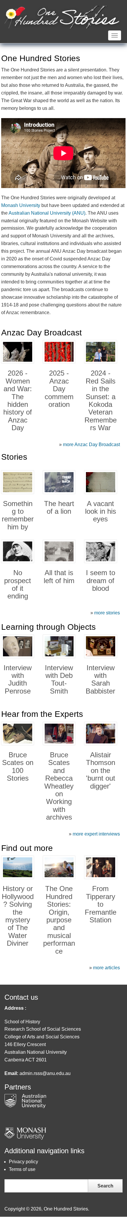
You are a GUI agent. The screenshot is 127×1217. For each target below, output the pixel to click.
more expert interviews (96, 833)
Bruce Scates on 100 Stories (17, 766)
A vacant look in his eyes (100, 511)
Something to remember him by (18, 515)
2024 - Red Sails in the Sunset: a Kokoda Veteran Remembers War (100, 400)
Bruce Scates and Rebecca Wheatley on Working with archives (59, 786)
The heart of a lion (59, 507)
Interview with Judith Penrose (18, 679)
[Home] (62, 16)
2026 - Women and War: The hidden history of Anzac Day (17, 400)
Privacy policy (23, 1161)
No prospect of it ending (17, 584)
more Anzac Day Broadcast (91, 444)
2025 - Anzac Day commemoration (59, 388)
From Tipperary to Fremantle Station (100, 904)
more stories (107, 612)
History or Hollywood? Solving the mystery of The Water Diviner (18, 916)
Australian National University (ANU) (47, 213)
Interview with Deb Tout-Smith (59, 679)
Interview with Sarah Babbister (100, 679)
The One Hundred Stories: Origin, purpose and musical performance (59, 920)
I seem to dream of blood (100, 580)
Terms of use (22, 1169)
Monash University (20, 205)
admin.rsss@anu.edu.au (45, 1073)
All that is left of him (59, 576)
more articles (106, 967)
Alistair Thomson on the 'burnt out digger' (100, 770)
